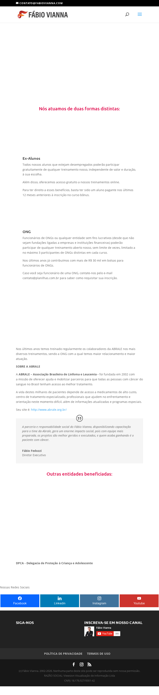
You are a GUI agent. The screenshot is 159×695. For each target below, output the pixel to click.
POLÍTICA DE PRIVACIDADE (63, 654)
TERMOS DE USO (98, 654)
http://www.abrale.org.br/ (49, 410)
